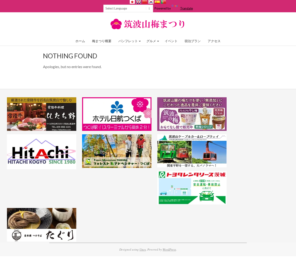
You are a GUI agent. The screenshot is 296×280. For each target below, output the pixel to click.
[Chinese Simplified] (144, 2)
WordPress (169, 249)
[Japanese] (132, 2)
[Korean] (151, 2)
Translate (186, 8)
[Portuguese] (163, 2)
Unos (142, 249)
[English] (138, 2)
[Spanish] (157, 2)
